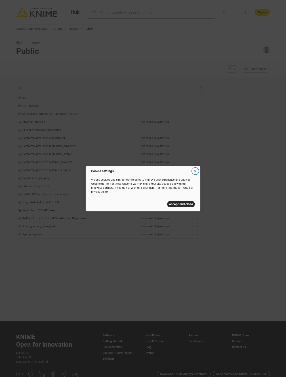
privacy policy (99, 191)
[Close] (195, 171)
